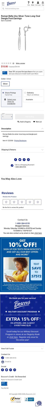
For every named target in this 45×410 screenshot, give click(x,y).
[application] (38, 403)
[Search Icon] (3, 8)
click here (38, 233)
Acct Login (38, 5)
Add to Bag (29, 117)
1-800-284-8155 (20, 167)
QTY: (3, 114)
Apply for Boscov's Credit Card (11, 380)
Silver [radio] (5, 84)
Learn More (34, 74)
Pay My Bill (4, 388)
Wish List (39, 122)
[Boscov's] (11, 3)
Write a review (20, 63)
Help (28, 5)
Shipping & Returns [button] (8, 150)
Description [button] (6, 129)
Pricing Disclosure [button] (20, 141)
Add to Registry (25, 122)
